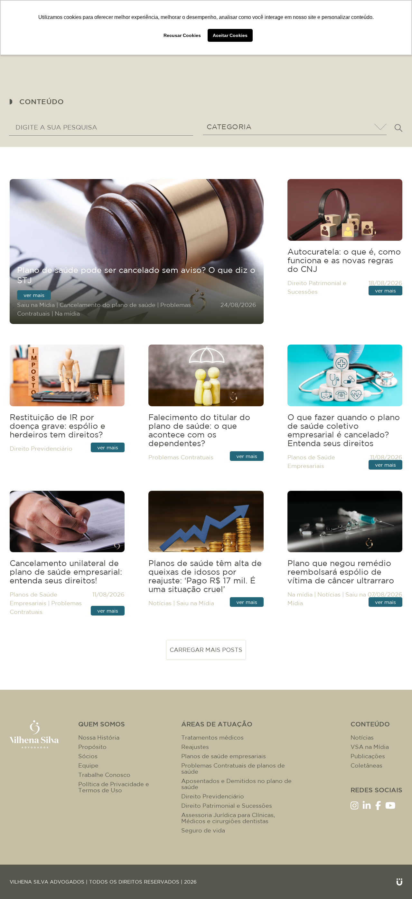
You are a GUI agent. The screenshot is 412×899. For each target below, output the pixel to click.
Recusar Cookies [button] (182, 35)
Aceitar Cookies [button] (230, 35)
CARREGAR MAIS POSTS (206, 650)
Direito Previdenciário (41, 448)
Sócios (88, 756)
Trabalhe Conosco (104, 775)
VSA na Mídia (370, 747)
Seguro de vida (203, 830)
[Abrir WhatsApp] (396, 883)
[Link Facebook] (378, 805)
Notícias (160, 603)
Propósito (92, 747)
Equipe (88, 765)
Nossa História (98, 737)
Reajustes (195, 747)
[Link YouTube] (390, 805)
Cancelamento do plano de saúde (107, 305)
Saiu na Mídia (36, 305)
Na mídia (67, 313)
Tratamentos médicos (212, 737)
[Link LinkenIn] (367, 805)
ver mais (33, 295)
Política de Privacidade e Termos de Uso (113, 787)
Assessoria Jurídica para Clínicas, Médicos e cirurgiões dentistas (228, 818)
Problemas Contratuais (180, 457)
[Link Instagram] (355, 805)
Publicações (368, 756)
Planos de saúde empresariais (223, 756)
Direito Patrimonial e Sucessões (226, 806)
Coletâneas (366, 765)
